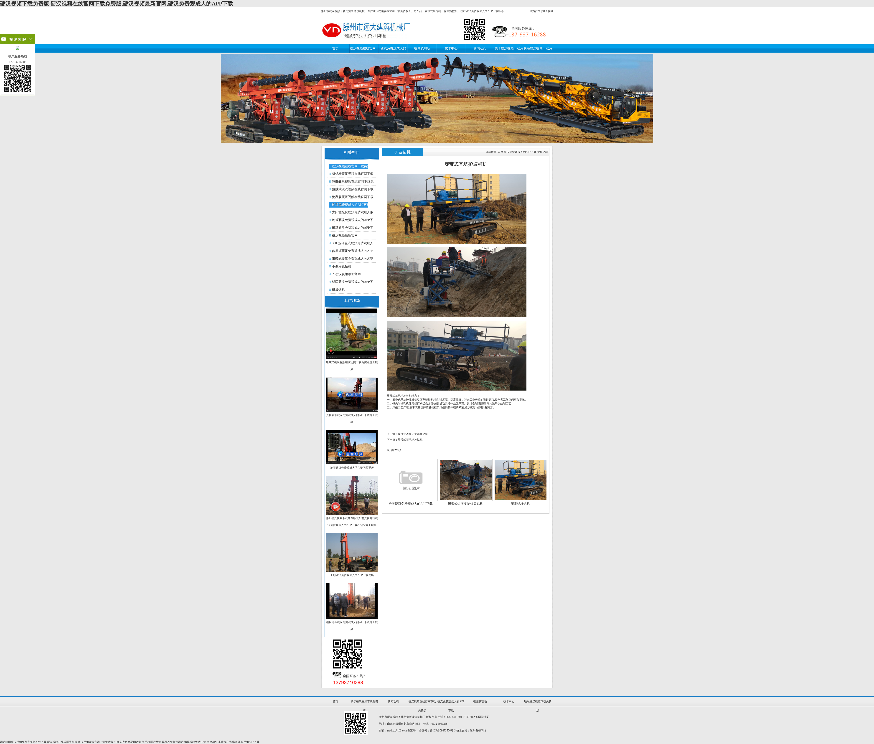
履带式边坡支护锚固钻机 (465, 503)
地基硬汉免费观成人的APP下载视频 (352, 467)
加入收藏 (547, 11)
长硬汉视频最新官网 (346, 274)
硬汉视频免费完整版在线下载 (28, 742)
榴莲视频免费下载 (195, 742)
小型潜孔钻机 (341, 266)
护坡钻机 (338, 289)
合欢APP (212, 742)
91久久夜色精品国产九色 (129, 742)
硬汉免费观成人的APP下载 (351, 204)
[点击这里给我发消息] (17, 49)
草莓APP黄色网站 (172, 742)
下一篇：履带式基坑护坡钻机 (404, 439)
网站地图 (483, 717)
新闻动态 (480, 48)
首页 (335, 48)
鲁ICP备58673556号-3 (443, 730)
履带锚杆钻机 (520, 503)
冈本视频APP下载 (248, 742)
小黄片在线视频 (227, 742)
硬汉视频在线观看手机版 (62, 742)
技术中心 (451, 48)
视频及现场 (422, 48)
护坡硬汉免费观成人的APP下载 (411, 503)
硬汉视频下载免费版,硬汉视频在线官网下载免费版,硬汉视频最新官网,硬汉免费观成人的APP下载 (116, 4)
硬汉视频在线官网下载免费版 (352, 166)
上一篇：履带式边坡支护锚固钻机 (407, 434)
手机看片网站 (153, 742)
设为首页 (534, 11)
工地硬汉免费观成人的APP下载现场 (352, 575)
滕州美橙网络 (478, 730)
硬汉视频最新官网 (345, 235)
